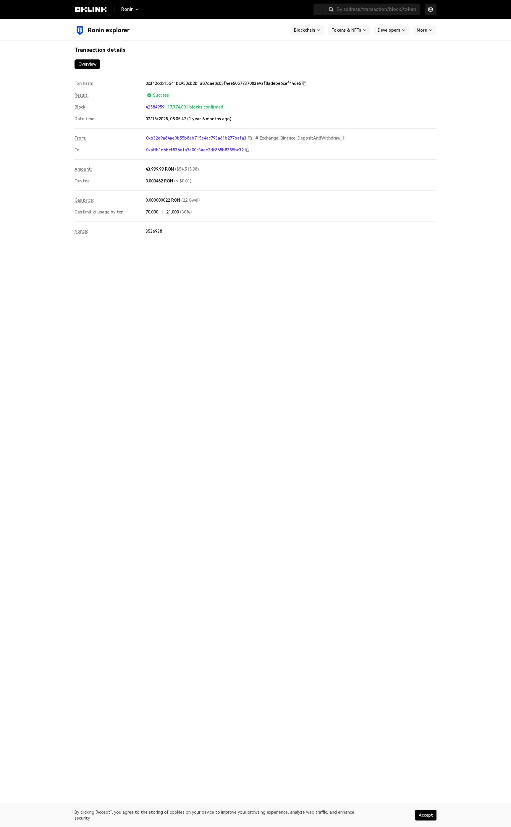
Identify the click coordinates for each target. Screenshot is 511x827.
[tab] (87, 64)
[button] (331, 9)
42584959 (154, 107)
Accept (426, 815)
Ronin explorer (109, 30)
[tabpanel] (255, 157)
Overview (87, 64)
